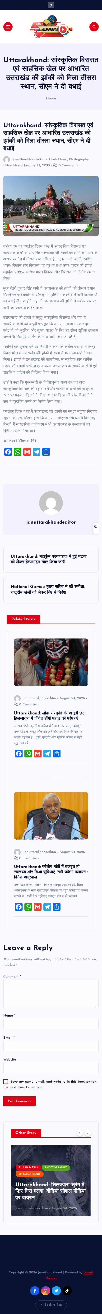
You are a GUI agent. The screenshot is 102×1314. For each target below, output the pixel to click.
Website (9, 1059)
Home (51, 98)
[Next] (87, 1132)
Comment (12, 976)
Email (9, 1038)
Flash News (57, 159)
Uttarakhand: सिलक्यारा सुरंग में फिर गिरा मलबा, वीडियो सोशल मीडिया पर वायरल (50, 1191)
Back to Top (53, 1304)
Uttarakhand (13, 165)
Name (9, 1016)
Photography (79, 159)
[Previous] (79, 1132)
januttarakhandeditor (29, 159)
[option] (51, 1180)
